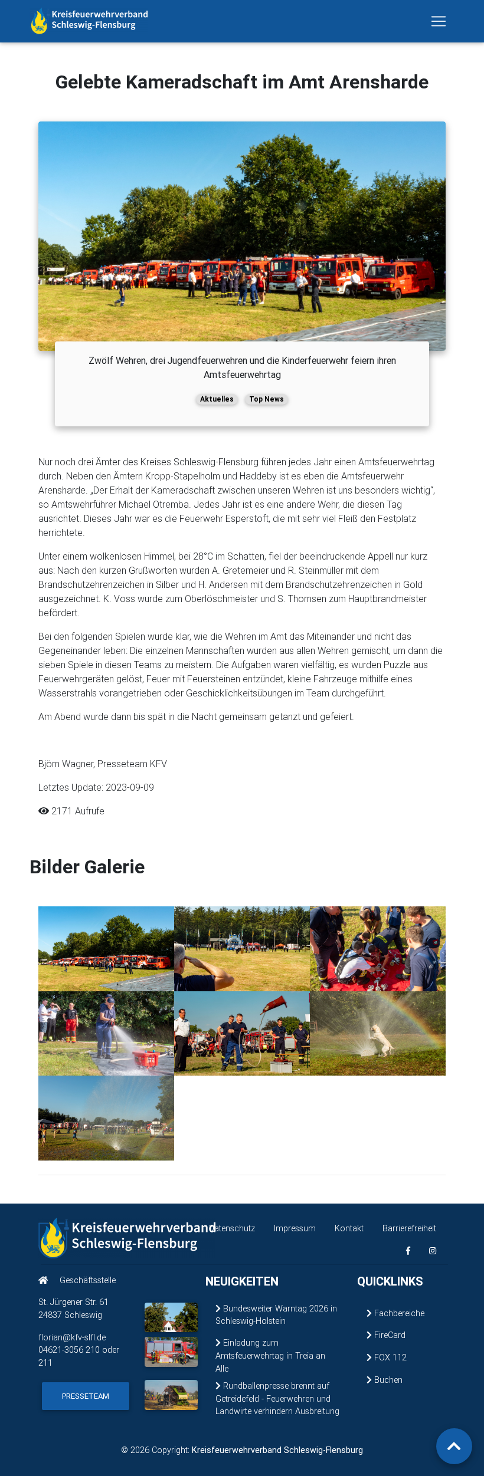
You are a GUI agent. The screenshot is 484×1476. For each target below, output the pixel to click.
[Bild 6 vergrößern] (378, 1032)
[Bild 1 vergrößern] (106, 948)
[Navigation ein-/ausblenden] (438, 21)
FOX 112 (389, 1357)
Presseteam (85, 1396)
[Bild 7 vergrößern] (106, 1117)
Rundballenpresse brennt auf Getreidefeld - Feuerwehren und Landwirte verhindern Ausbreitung (277, 1398)
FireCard (388, 1335)
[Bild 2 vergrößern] (242, 948)
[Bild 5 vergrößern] (242, 1032)
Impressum (295, 1228)
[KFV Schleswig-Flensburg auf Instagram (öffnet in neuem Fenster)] (433, 1251)
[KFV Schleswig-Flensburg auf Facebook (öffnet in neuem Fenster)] (408, 1251)
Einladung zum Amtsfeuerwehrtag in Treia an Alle (270, 1355)
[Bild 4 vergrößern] (106, 1032)
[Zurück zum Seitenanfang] (454, 1446)
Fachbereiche (398, 1313)
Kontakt (349, 1228)
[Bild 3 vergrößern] (378, 948)
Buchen (387, 1380)
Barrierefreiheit (409, 1228)
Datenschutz (232, 1228)
